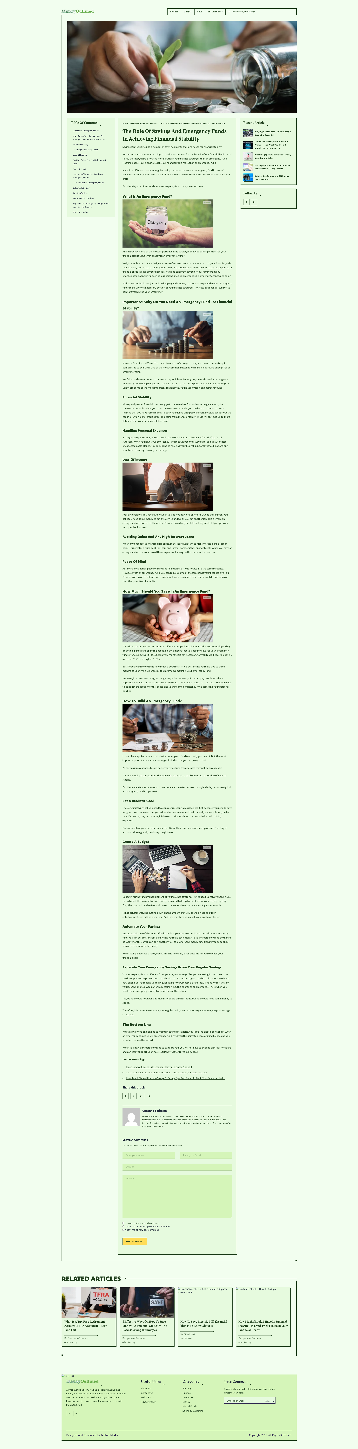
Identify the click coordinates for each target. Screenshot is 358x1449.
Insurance (187, 1397)
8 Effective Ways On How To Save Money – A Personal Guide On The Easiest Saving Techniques (144, 1326)
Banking (186, 1388)
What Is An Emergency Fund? (86, 131)
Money (186, 1401)
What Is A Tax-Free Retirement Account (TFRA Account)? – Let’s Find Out (85, 1326)
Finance (174, 11)
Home (125, 123)
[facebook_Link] (246, 202)
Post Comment (135, 1241)
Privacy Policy (148, 1401)
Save (199, 11)
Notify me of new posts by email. (142, 1229)
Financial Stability (80, 144)
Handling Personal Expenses (85, 150)
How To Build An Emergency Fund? (88, 183)
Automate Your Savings (83, 198)
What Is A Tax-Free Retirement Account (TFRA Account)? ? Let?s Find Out (166, 1072)
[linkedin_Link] (254, 202)
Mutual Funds (189, 1406)
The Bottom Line (80, 212)
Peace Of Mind (79, 169)
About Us (146, 1388)
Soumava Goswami (78, 1338)
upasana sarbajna (154, 1110)
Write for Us (148, 1397)
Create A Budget (80, 193)
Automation (129, 933)
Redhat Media (109, 1435)
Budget (187, 11)
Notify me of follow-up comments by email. (147, 1226)
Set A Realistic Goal (81, 188)
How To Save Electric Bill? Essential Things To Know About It (159, 1066)
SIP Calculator (215, 11)
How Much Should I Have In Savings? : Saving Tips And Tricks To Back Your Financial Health (175, 1078)
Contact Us (147, 1393)
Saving (153, 123)
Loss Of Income (80, 155)
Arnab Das (189, 1333)
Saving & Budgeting (139, 123)
